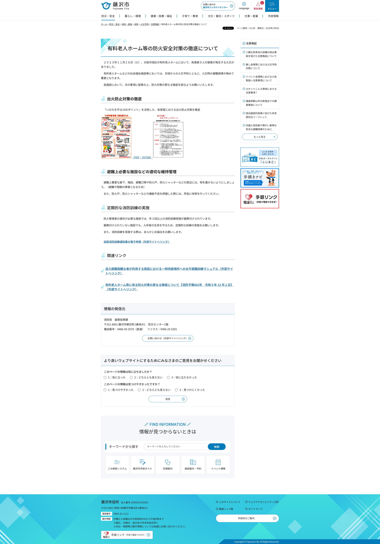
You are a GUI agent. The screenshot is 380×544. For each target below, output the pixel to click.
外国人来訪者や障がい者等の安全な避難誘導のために (261, 127)
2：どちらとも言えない (148, 377)
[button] (244, 6)
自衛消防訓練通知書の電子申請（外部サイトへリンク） (137, 242)
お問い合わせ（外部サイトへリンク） (168, 338)
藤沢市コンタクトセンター (215, 6)
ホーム (104, 24)
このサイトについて (229, 502)
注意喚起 (155, 24)
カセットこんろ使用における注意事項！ (261, 90)
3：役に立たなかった (184, 377)
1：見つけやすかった (121, 390)
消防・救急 (127, 24)
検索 (216, 447)
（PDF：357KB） (142, 157)
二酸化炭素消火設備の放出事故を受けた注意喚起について (261, 54)
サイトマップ (255, 509)
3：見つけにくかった (192, 390)
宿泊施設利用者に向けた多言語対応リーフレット (261, 115)
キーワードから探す (123, 446)
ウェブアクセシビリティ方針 (263, 502)
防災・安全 (114, 24)
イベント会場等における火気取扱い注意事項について (261, 78)
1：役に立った (117, 377)
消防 (136, 24)
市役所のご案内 (246, 518)
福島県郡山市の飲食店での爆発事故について (261, 103)
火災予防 (144, 24)
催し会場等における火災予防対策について (261, 66)
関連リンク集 (226, 509)
